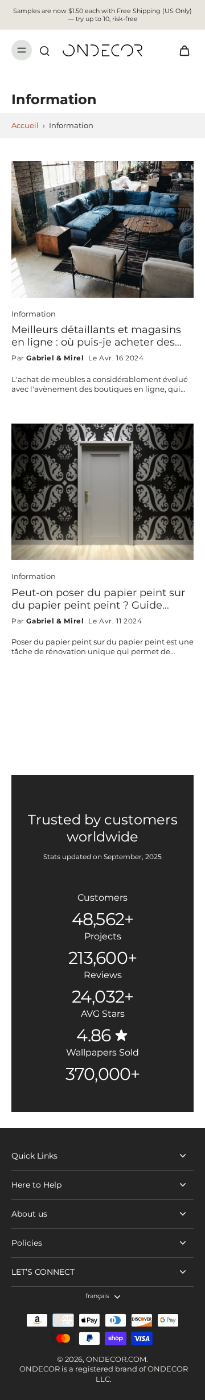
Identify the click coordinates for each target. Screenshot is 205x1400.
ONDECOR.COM (116, 1359)
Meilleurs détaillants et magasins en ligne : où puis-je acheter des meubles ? (96, 335)
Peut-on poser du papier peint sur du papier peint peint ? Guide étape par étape (98, 598)
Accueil (25, 125)
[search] (44, 50)
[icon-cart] (181, 50)
